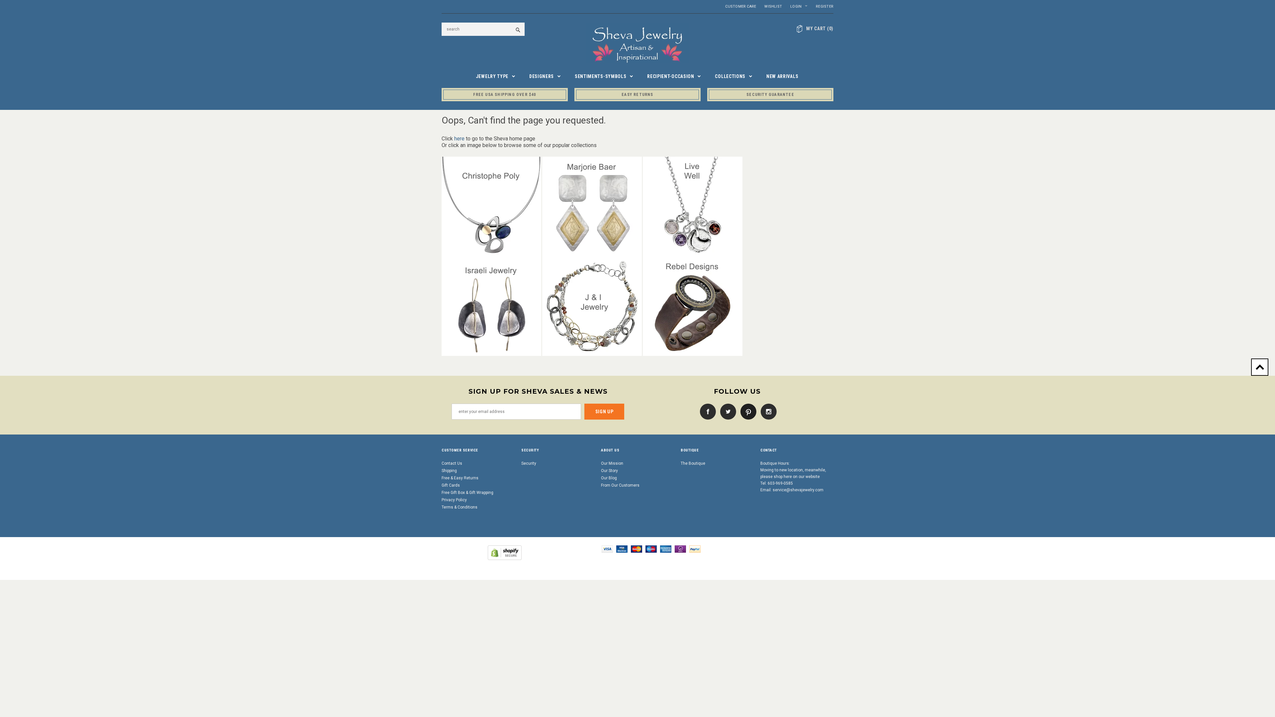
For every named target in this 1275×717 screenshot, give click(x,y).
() (819, 28)
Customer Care (740, 6)
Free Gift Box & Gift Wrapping (467, 492)
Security (528, 463)
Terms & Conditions (459, 507)
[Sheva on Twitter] (726, 411)
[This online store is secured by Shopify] (505, 552)
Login (796, 6)
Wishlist (773, 6)
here (459, 138)
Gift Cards (451, 485)
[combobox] (483, 29)
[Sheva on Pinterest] (746, 411)
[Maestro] (651, 548)
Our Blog (609, 478)
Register (824, 6)
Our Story (609, 470)
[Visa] (607, 548)
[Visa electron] (622, 548)
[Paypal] (695, 548)
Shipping (449, 470)
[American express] (665, 548)
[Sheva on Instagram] (767, 411)
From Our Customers (620, 485)
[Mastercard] (636, 548)
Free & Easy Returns (460, 478)
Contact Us (452, 463)
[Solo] (680, 548)
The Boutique (693, 463)
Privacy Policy (454, 500)
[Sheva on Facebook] (706, 411)
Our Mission (612, 463)
